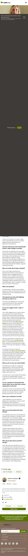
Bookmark (8, 506)
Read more (24, 17)
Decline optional (11, 127)
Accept (19, 127)
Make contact (14, 509)
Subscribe (23, 531)
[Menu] (26, 2)
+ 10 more (15, 484)
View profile (20, 506)
